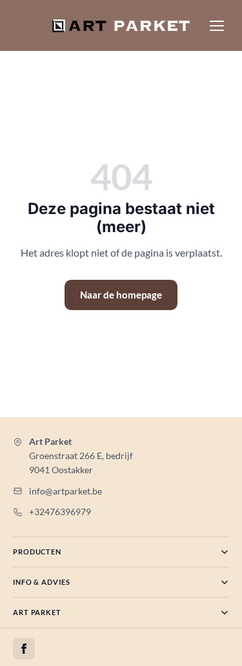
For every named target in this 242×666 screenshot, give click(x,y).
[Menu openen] (217, 25)
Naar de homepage (121, 294)
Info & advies (41, 582)
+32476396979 (60, 511)
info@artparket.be (65, 490)
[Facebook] (24, 649)
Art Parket (37, 612)
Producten (37, 551)
